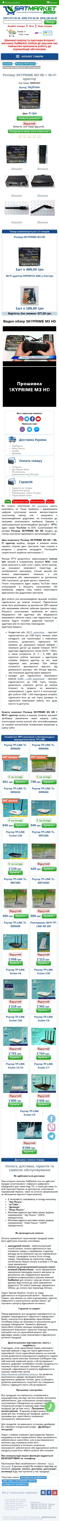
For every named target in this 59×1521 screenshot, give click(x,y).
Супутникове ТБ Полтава (15, 1499)
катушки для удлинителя (33, 1477)
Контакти (53, 3)
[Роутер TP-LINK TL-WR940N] (15, 951)
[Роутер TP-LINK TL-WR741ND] (43, 907)
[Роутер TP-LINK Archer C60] (15, 1045)
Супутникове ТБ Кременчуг (16, 1505)
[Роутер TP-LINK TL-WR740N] (15, 907)
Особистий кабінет (12, 3)
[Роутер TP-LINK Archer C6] (43, 1045)
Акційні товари (16, 26)
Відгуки (50, 501)
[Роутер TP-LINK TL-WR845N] (43, 817)
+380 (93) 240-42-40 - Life (40, 1508)
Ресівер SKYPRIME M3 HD (29, 237)
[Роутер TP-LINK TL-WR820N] (15, 773)
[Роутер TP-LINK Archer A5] (15, 998)
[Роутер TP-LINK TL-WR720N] (43, 860)
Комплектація (37, 501)
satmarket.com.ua (48, 1517)
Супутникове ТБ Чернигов (15, 1501)
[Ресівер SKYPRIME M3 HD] (29, 266)
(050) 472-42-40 (30, 18)
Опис (7, 501)
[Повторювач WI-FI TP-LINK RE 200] (43, 951)
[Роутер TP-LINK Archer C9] (29, 1139)
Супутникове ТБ (11, 1509)
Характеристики (20, 501)
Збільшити (16, 168)
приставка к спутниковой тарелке (19, 1481)
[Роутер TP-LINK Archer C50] (43, 998)
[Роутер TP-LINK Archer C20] (15, 860)
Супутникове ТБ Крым (14, 1503)
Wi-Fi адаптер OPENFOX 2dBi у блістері (29, 276)
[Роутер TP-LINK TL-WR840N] (43, 773)
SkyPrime (34, 87)
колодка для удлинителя (15, 1484)
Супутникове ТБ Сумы (14, 1507)
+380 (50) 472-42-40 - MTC (41, 1506)
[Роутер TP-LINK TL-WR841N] (15, 817)
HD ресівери (40, 506)
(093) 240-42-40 (48, 18)
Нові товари (45, 26)
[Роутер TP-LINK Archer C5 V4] (15, 1092)
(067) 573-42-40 (11, 18)
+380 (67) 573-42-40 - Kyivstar (42, 1504)
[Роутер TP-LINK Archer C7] (43, 1092)
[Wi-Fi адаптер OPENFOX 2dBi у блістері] (29, 305)
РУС (40, 33)
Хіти (31, 26)
